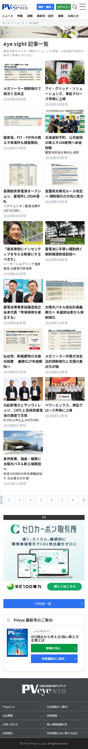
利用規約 (8, 733)
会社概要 (8, 715)
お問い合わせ (10, 724)
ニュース (7, 16)
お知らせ (73, 16)
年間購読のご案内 (53, 659)
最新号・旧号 (45, 16)
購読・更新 (44, 7)
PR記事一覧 (43, 603)
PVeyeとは (9, 706)
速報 (60, 16)
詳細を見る (53, 648)
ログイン (62, 7)
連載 (30, 16)
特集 (20, 16)
